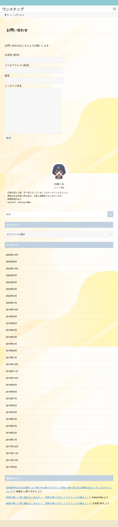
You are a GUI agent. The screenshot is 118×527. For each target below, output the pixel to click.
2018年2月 (11, 432)
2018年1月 (11, 439)
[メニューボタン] (114, 8)
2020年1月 (11, 302)
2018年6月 (11, 405)
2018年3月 (11, 425)
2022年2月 (11, 282)
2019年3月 (11, 343)
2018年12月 (12, 364)
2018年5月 (11, 412)
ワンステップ (13, 9)
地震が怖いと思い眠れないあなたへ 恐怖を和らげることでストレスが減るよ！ (47, 497)
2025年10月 (12, 254)
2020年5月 (11, 289)
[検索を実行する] (110, 214)
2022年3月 (11, 275)
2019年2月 (11, 350)
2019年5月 (11, 330)
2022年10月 (12, 268)
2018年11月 (12, 371)
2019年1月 (11, 357)
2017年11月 (12, 453)
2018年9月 (11, 384)
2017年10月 (12, 460)
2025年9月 (11, 261)
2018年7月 (11, 398)
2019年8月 (11, 323)
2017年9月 (11, 467)
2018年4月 (11, 419)
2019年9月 (11, 316)
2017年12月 (12, 446)
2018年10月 (12, 378)
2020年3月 (11, 295)
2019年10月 (12, 309)
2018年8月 (11, 391)
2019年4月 (11, 337)
